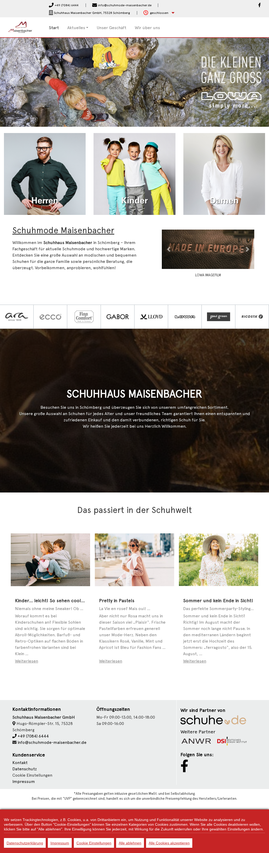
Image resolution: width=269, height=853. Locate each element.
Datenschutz (24, 768)
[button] (158, 13)
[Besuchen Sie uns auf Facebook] (259, 5)
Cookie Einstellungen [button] (32, 775)
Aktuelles (76, 27)
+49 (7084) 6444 (33, 736)
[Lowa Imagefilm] (196, 248)
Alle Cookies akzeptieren (169, 843)
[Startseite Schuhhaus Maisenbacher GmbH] (22, 26)
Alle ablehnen (130, 843)
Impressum (23, 781)
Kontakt (20, 762)
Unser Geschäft (111, 27)
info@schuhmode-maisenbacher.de (52, 742)
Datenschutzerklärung (25, 843)
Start (54, 27)
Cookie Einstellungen (93, 843)
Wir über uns (147, 27)
